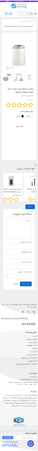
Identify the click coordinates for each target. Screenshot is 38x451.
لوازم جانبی (32, 342)
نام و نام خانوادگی (26, 242)
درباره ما (33, 351)
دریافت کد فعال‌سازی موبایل (26, 364)
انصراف (15, 284)
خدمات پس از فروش (28, 357)
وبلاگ (34, 348)
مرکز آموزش (32, 360)
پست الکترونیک (26, 252)
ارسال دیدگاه (26, 284)
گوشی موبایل (31, 339)
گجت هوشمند (31, 345)
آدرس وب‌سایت (27, 262)
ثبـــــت (8, 437)
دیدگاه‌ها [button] (30, 207)
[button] (6, 13)
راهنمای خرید (31, 354)
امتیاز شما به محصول (25, 272)
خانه (34, 336)
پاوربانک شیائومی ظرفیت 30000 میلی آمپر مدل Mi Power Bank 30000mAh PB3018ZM (23, 192)
